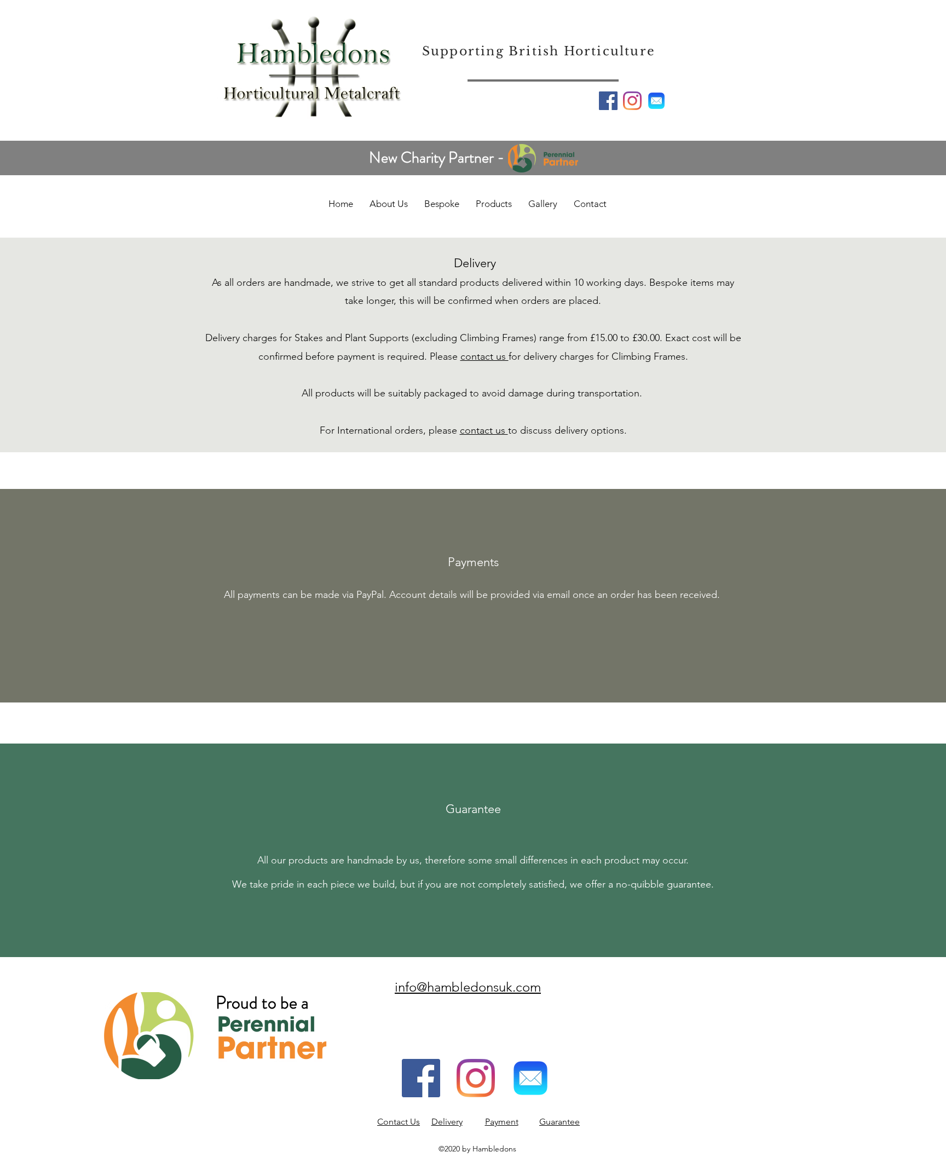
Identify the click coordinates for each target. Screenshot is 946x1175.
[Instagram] (632, 100)
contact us (484, 356)
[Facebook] (608, 100)
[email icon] (656, 100)
